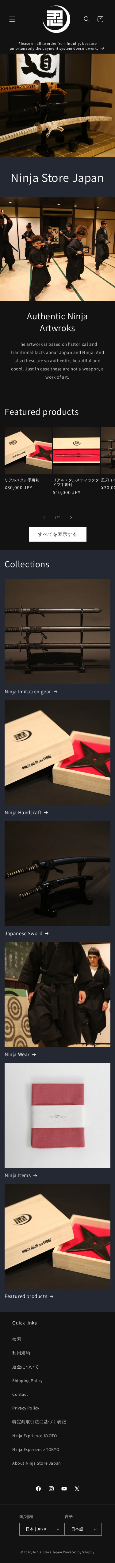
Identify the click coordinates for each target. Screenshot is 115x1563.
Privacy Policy (25, 1408)
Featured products (26, 1296)
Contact (20, 1394)
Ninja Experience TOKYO (35, 1449)
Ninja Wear (17, 1054)
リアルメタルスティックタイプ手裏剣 (76, 482)
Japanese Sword (23, 933)
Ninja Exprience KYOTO (34, 1435)
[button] (12, 19)
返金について (25, 1367)
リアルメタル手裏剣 (22, 480)
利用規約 (21, 1353)
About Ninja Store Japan (36, 1463)
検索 (16, 1339)
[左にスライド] (44, 517)
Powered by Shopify (78, 1552)
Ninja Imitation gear (28, 691)
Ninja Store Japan (47, 1552)
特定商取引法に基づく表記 (39, 1421)
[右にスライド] (71, 517)
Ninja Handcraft (23, 812)
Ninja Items (18, 1175)
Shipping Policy (27, 1380)
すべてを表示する (57, 534)
